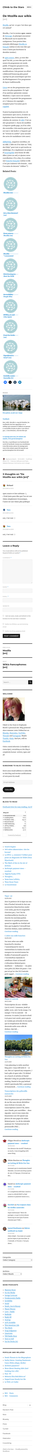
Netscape (8, 36)
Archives (6, 1271)
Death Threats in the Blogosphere (18, 1357)
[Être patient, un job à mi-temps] (16, 403)
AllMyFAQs (7, 142)
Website (6, 606)
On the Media (10, 1293)
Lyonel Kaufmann (15, 1228)
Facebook (6, 741)
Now (4, 1414)
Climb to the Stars (13, 7)
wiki (22, 120)
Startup (7, 1320)
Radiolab (8, 1314)
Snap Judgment (11, 1331)
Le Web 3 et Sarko (11, 1382)
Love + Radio (10, 1312)
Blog (4, 1405)
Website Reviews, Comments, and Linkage (16, 463)
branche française (13, 161)
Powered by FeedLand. (14, 835)
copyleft (6, 106)
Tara (8, 510)
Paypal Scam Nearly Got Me (15, 1379)
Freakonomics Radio (12, 1298)
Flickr (11, 738)
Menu (29, 7)
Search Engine (10, 847)
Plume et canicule (11, 999)
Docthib (11, 1205)
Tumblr (5, 738)
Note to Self (9, 1339)
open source (9, 58)
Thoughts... (9, 877)
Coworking (7, 1443)
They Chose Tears (11, 882)
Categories (7, 1257)
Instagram (17, 736)
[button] (25, 813)
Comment (7, 558)
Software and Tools (22, 461)
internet (13, 461)
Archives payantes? (12, 1366)
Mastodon (14, 733)
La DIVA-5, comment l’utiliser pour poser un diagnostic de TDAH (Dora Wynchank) (18, 857)
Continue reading (11, 931)
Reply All (8, 1317)
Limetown (9, 1333)
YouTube (21, 733)
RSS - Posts (9, 1393)
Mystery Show (10, 1290)
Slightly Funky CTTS (12, 874)
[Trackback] (16, 425)
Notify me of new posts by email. (15, 631)
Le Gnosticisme (11, 885)
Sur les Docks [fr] (11, 1341)
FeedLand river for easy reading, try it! (17, 807)
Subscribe (8, 790)
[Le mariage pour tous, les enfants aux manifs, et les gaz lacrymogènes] (16, 444)
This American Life (12, 1325)
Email (6, 596)
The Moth (8, 1328)
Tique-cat (8, 896)
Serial (7, 1303)
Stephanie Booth (10, 459)
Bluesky (6, 733)
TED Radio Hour (11, 1336)
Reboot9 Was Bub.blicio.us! (15, 1376)
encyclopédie (9, 153)
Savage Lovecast (11, 1295)
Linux (5, 87)
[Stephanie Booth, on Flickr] (17, 709)
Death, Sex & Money (12, 1306)
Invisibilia (8, 1301)
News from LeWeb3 (12, 879)
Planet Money (10, 1309)
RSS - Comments (11, 1396)
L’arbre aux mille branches (15, 936)
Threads (6, 736)
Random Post (8, 1410)
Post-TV (8, 1374)
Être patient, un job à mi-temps (12, 413)
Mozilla (5, 25)
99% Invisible (10, 1322)
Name (5, 587)
